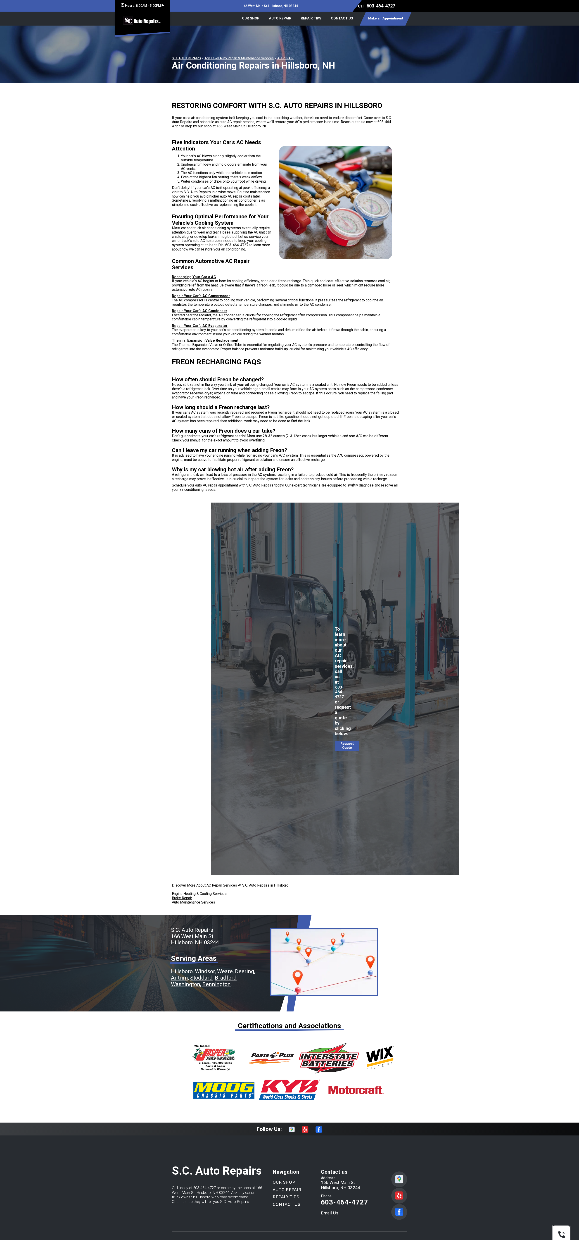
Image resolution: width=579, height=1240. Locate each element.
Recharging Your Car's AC (194, 277)
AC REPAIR (285, 58)
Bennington (216, 984)
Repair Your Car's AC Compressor (201, 296)
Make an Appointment (385, 18)
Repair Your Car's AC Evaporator (200, 326)
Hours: (142, 5)
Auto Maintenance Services (193, 902)
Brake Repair (182, 898)
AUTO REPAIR (280, 18)
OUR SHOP (250, 18)
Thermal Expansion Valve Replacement (205, 340)
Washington (185, 984)
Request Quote (347, 746)
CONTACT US (342, 18)
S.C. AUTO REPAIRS (186, 58)
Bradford (226, 978)
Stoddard (201, 978)
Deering (244, 971)
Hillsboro (182, 971)
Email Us (330, 1213)
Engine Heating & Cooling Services (199, 894)
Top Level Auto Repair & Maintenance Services (239, 58)
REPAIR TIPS (311, 18)
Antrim (179, 978)
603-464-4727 (381, 6)
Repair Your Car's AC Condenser (199, 311)
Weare (225, 971)
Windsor (205, 971)
